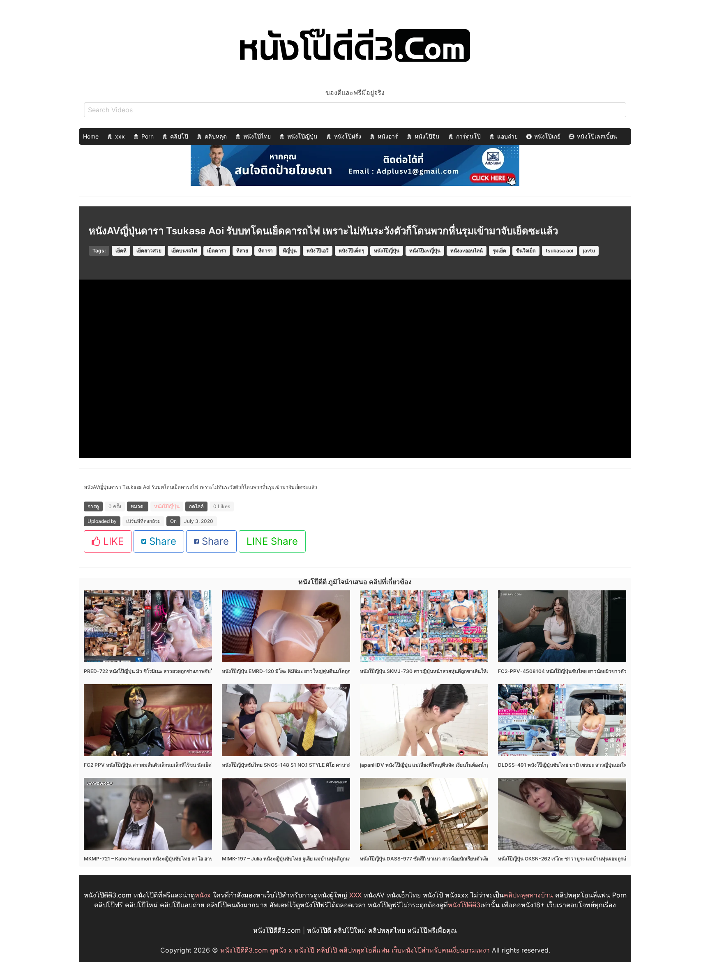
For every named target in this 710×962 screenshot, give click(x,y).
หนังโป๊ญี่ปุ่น (302, 136)
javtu (589, 250)
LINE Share (272, 541)
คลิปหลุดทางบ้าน (528, 895)
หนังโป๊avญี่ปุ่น (424, 250)
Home (91, 136)
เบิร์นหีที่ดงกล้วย (143, 521)
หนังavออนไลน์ (466, 250)
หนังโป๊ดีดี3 (464, 905)
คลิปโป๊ (179, 136)
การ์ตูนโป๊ (468, 136)
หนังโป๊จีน (427, 136)
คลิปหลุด (216, 136)
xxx (120, 136)
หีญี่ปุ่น (290, 250)
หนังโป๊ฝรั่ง (347, 136)
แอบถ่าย (507, 136)
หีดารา (265, 250)
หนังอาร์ (388, 136)
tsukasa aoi (559, 250)
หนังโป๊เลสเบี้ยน (597, 136)
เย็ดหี (121, 250)
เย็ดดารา (216, 250)
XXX (355, 895)
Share (161, 541)
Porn (147, 136)
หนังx (203, 895)
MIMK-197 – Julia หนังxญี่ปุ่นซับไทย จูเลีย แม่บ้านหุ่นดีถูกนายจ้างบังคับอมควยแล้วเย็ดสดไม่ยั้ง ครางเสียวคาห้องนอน (346, 859)
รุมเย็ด (499, 250)
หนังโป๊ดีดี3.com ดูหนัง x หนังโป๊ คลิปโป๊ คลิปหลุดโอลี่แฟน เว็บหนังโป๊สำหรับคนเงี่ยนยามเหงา (355, 950)
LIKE (112, 541)
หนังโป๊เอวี (318, 250)
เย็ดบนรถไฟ (184, 250)
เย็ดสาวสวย (148, 250)
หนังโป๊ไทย (257, 136)
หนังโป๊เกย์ (547, 136)
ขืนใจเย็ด (526, 250)
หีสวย (242, 250)
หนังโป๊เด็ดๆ (351, 250)
